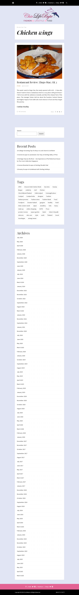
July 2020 (20, 335)
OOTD (41, 209)
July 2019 (20, 372)
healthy (50, 202)
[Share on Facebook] (55, 112)
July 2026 (20, 237)
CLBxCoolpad (39, 193)
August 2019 (20, 368)
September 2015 (22, 551)
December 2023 (22, 290)
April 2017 (20, 474)
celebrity (28, 190)
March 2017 (20, 478)
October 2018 (21, 404)
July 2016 (20, 510)
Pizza (47, 209)
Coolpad (20, 196)
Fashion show (35, 199)
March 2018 (20, 429)
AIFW (19, 187)
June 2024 (20, 278)
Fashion (48, 196)
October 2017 (21, 449)
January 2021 (21, 327)
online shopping (31, 209)
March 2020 (20, 347)
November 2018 (22, 400)
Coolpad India (30, 196)
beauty (55, 187)
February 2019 (21, 388)
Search (19, 131)
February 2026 (21, 250)
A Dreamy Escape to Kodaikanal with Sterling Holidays (33, 169)
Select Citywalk (53, 212)
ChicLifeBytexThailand (25, 193)
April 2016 (20, 523)
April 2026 (20, 246)
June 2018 (20, 417)
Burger (20, 190)
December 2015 (22, 539)
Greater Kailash (32, 202)
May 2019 (20, 376)
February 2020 (21, 352)
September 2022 (22, 323)
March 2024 (20, 282)
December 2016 (22, 490)
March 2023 (20, 311)
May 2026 (20, 242)
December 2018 (22, 396)
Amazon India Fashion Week (32, 187)
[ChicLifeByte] (39, 14)
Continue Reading (23, 107)
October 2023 (21, 299)
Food (19, 86)
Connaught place (51, 193)
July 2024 (20, 274)
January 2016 (21, 535)
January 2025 (21, 270)
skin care (29, 215)
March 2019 (20, 384)
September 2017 (22, 453)
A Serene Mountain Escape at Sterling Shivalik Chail (32, 165)
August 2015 (20, 555)
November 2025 (22, 258)
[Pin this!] (59, 112)
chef (35, 190)
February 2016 (21, 531)
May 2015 (20, 567)
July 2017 (20, 461)
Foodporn (21, 202)
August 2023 (20, 307)
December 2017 (22, 441)
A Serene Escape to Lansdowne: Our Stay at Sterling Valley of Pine (37, 155)
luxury (56, 206)
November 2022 (22, 319)
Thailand (49, 215)
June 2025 (20, 266)
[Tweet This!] (57, 112)
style (36, 215)
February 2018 (21, 433)
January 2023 (21, 315)
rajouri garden (35, 212)
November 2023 (22, 294)
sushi (42, 215)
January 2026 (21, 254)
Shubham (51, 3)
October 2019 (21, 360)
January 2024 (21, 286)
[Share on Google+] (61, 112)
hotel (57, 202)
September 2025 (22, 262)
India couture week (24, 206)
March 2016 (20, 527)
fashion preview (23, 199)
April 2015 (20, 571)
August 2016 (20, 506)
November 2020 (22, 331)
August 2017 (20, 457)
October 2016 (21, 498)
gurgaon (42, 202)
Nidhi (40, 3)
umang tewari (32, 218)
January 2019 (21, 392)
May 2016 (20, 518)
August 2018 (20, 408)
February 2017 (21, 482)
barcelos (47, 187)
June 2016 (20, 514)
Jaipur (35, 206)
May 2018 (20, 421)
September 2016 (22, 502)
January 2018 (21, 437)
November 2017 (22, 445)
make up (21, 209)
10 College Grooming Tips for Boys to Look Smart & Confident (36, 151)
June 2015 (20, 563)
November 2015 (22, 543)
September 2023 (22, 303)
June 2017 (20, 466)
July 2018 (20, 413)
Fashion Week (46, 199)
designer (40, 196)
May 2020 (20, 343)
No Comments (22, 111)
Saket (44, 212)
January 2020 (21, 356)
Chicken (42, 190)
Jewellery (43, 206)
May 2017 (20, 470)
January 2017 (21, 486)
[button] (39, 62)
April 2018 (20, 425)
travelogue (21, 218)
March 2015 (20, 576)
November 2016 (22, 494)
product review (23, 212)
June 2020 (20, 339)
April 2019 (20, 380)
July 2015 (20, 559)
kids (50, 206)
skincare (21, 215)
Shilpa (57, 3)
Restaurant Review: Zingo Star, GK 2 (37, 82)
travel (57, 215)
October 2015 (21, 547)
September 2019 (22, 364)
